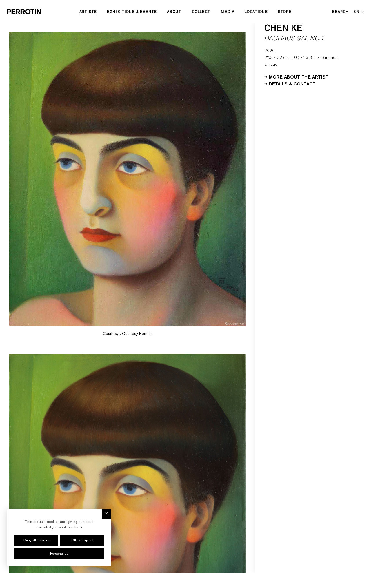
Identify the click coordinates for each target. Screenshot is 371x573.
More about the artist (298, 76)
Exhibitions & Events (132, 11)
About (174, 11)
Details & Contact (292, 83)
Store (285, 11)
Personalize (59, 553)
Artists (88, 11)
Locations (256, 11)
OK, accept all (82, 540)
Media (227, 11)
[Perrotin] (24, 11)
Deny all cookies (36, 540)
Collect (201, 11)
